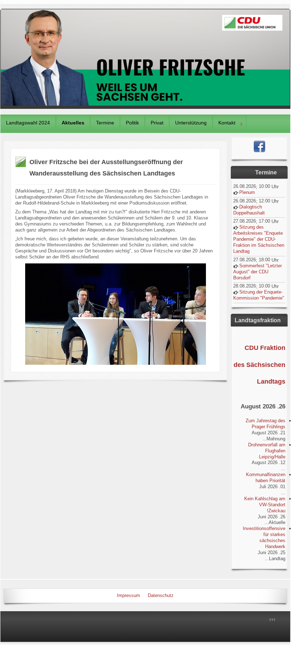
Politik (132, 123)
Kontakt (226, 123)
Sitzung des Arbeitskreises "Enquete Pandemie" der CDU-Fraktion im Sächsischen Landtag (258, 239)
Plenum (247, 192)
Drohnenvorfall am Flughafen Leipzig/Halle (266, 450)
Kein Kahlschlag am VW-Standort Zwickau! (264, 504)
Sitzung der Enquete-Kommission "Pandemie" (258, 295)
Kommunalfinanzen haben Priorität (265, 477)
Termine (105, 123)
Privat (157, 123)
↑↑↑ (272, 619)
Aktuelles (73, 123)
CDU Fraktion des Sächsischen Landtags (259, 364)
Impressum (128, 595)
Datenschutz (161, 595)
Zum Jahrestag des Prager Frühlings (265, 423)
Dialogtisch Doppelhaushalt (249, 210)
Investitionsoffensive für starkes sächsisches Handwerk (264, 537)
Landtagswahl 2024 (28, 123)
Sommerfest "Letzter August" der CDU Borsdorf (257, 271)
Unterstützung (191, 123)
